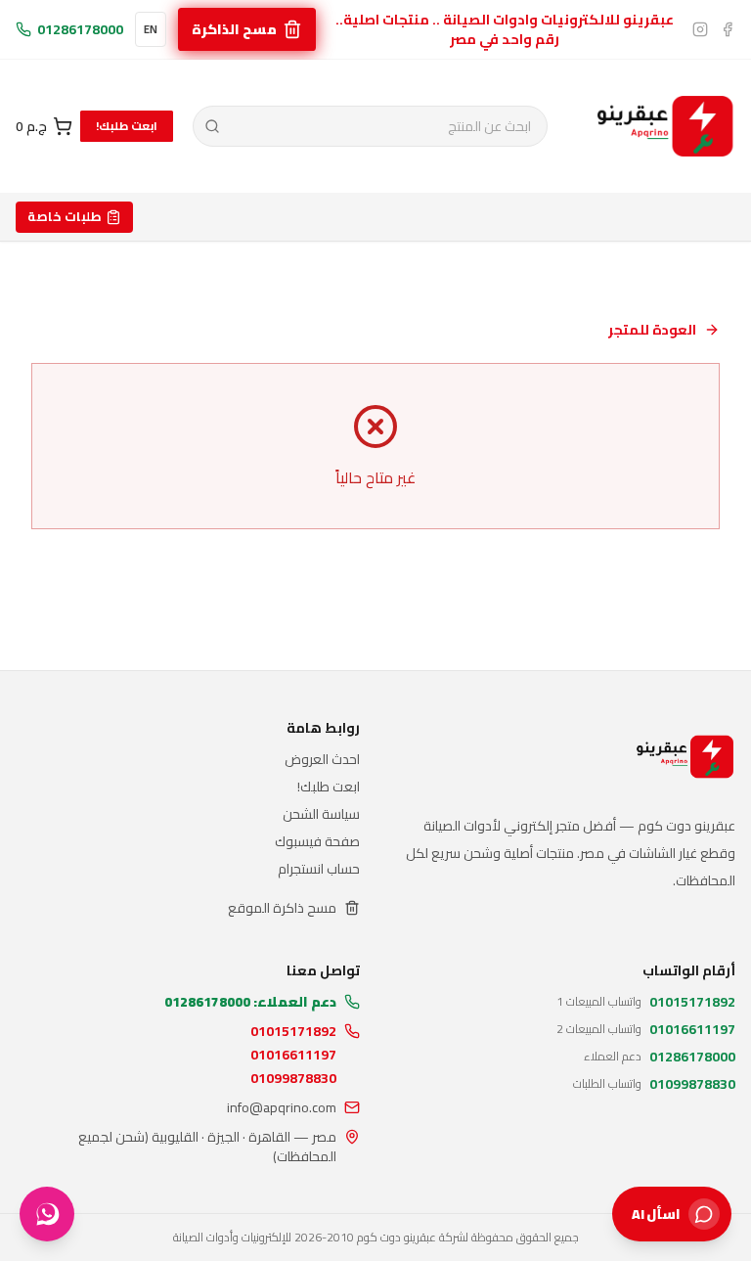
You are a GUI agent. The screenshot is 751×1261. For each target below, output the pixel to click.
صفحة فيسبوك (317, 841)
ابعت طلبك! (126, 125)
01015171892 (293, 1031)
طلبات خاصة (64, 216)
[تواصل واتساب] (47, 1214)
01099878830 (293, 1078)
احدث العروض (322, 759)
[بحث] (213, 126)
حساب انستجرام (319, 868)
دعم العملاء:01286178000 (250, 1002)
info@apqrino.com (281, 1107)
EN (150, 29)
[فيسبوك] (727, 29)
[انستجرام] (700, 29)
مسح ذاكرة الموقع (282, 908)
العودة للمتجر (652, 329)
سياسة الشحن (321, 814)
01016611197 (293, 1054)
